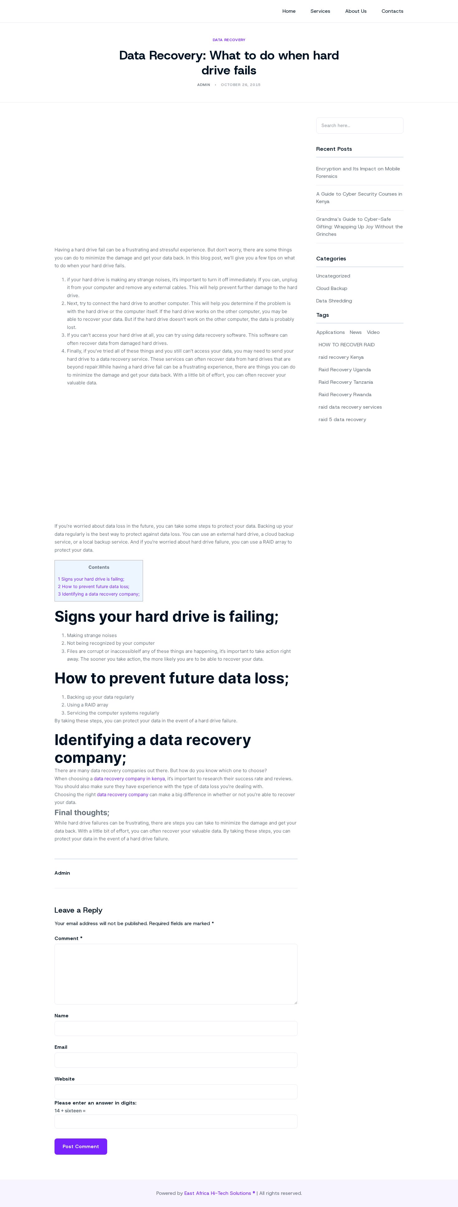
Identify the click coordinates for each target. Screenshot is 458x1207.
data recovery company (122, 794)
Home (289, 11)
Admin (62, 873)
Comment (69, 938)
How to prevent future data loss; (93, 586)
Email (61, 1047)
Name (62, 1015)
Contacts (392, 11)
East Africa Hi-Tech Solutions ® (219, 1193)
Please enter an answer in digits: (95, 1103)
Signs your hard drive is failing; (91, 579)
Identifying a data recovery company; (99, 593)
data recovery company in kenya (129, 779)
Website (65, 1079)
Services (320, 11)
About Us (356, 11)
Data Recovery (229, 40)
